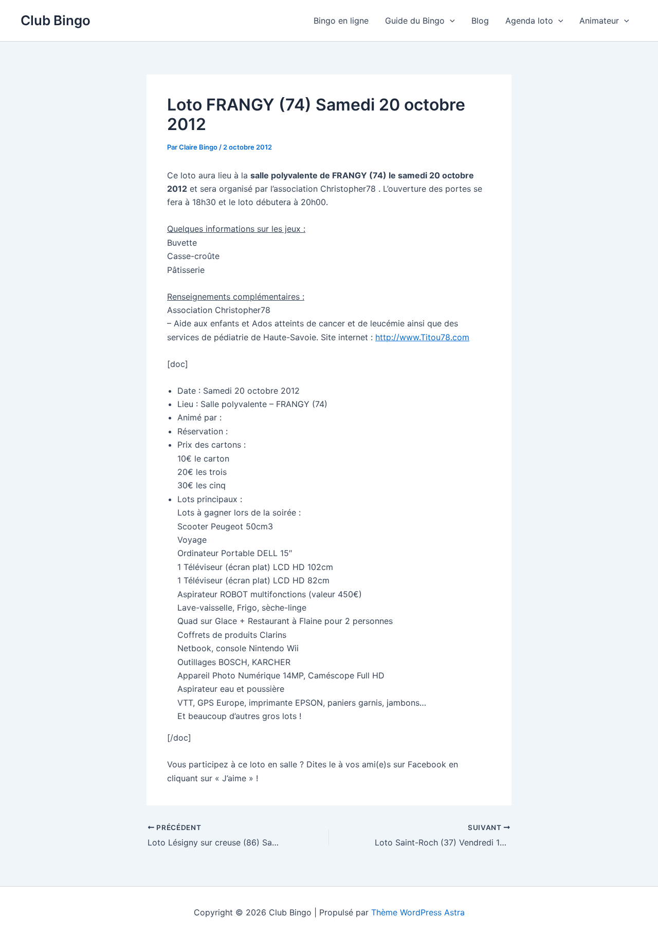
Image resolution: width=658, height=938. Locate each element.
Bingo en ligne (341, 20)
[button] (450, 20)
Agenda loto (529, 20)
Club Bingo (55, 20)
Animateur (599, 20)
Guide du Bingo (415, 20)
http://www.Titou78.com (422, 337)
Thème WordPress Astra (418, 912)
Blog (480, 20)
